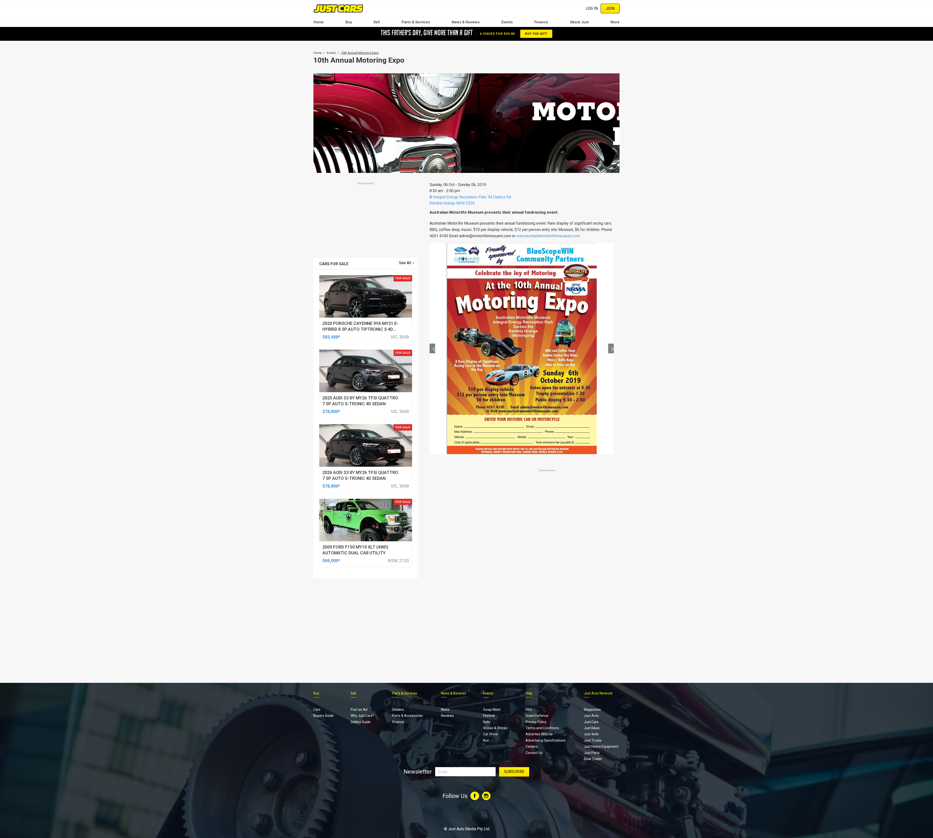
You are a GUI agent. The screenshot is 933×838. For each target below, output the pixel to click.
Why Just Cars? (362, 716)
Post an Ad (359, 709)
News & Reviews (466, 22)
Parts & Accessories (407, 716)
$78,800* (331, 411)
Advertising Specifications (546, 740)
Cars (316, 709)
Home (318, 22)
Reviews (447, 716)
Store (615, 22)
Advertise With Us (539, 734)
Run (486, 740)
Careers (532, 746)
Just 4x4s (591, 734)
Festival (489, 716)
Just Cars (591, 722)
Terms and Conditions (542, 728)
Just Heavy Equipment (601, 746)
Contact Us (534, 753)
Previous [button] (432, 348)
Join (610, 8)
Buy (349, 22)
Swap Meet (492, 709)
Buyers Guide (323, 716)
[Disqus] (522, 608)
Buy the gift (536, 33)
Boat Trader (593, 759)
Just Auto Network (598, 693)
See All (405, 263)
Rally (486, 722)
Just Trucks (593, 740)
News (445, 709)
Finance (541, 22)
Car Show (490, 734)
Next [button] (611, 348)
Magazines (592, 709)
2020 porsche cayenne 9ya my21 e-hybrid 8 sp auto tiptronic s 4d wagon (360, 329)
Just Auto (591, 716)
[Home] (338, 8)
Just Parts (592, 753)
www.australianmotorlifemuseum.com (548, 236)
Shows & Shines (495, 728)
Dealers (398, 709)
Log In (592, 8)
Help (529, 693)
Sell (376, 22)
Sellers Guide (361, 722)
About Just (579, 22)
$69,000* (331, 560)
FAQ (529, 709)
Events (507, 22)
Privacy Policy (536, 722)
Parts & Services (416, 22)
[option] (522, 348)
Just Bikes (592, 728)
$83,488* (331, 336)
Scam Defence (537, 716)
